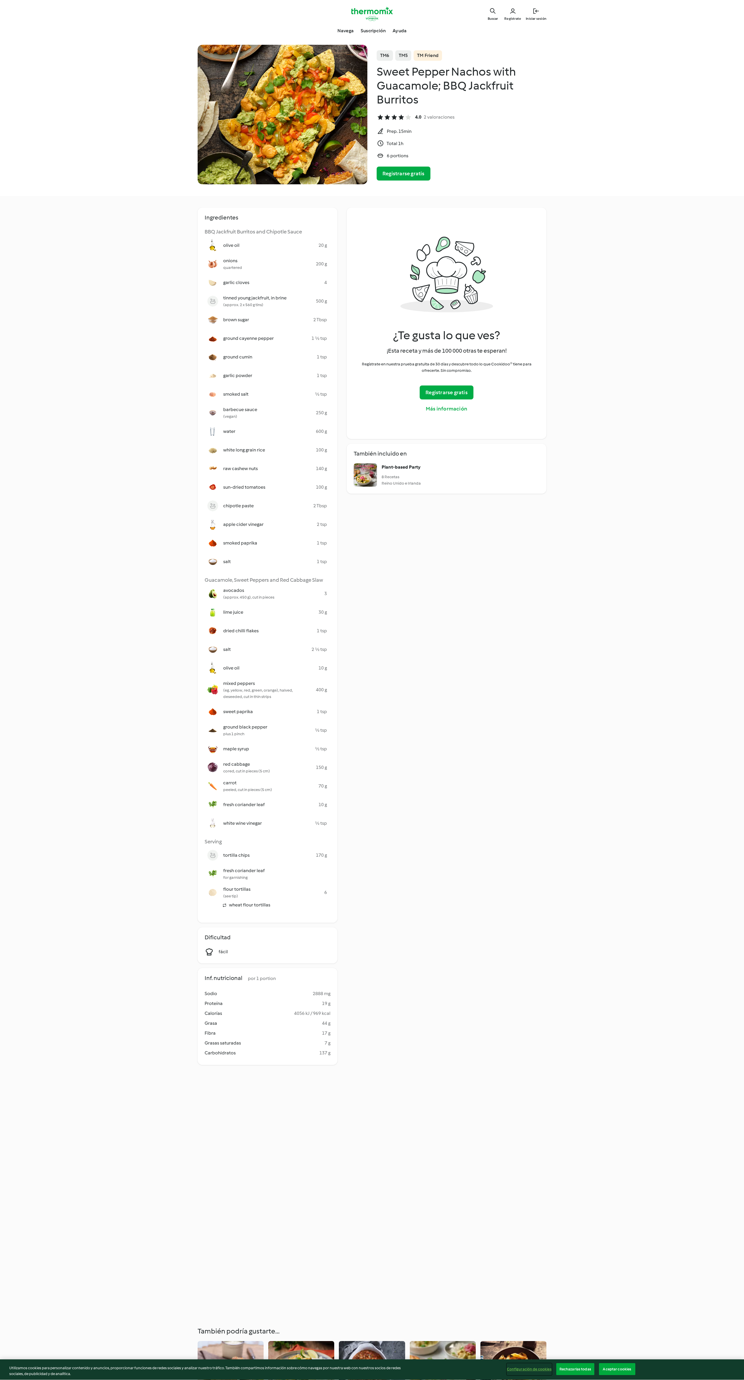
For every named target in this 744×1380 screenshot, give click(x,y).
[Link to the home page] (372, 14)
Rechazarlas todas (575, 1369)
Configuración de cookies (529, 1369)
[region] (372, 1369)
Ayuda (400, 30)
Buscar (493, 19)
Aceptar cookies (617, 1369)
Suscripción (373, 30)
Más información (446, 409)
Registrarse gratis (403, 173)
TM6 (384, 55)
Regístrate (512, 19)
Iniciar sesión (536, 19)
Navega (345, 30)
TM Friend (428, 55)
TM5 (403, 55)
